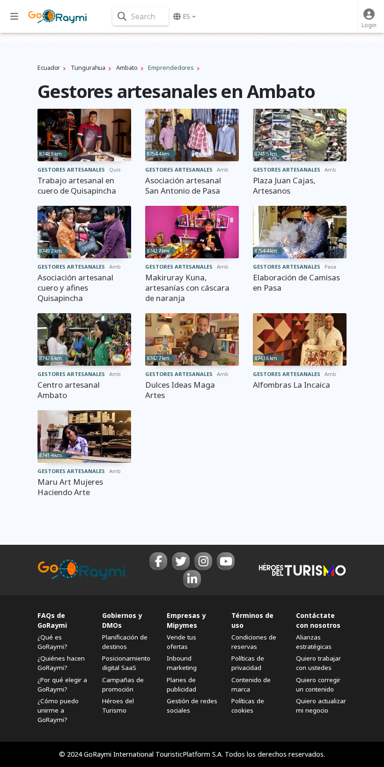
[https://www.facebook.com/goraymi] (158, 561)
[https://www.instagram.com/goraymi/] (203, 561)
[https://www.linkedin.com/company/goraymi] (192, 579)
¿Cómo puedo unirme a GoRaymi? (58, 710)
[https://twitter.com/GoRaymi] (181, 561)
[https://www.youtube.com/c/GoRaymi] (226, 561)
